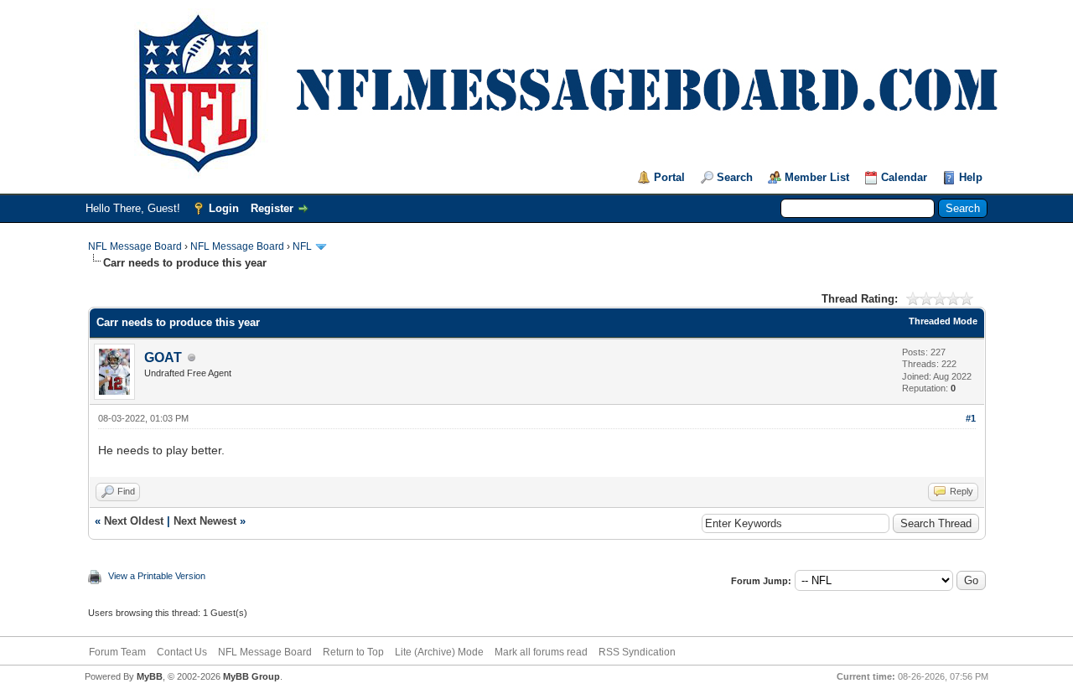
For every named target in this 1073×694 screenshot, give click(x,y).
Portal (669, 177)
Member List (817, 177)
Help (970, 177)
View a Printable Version (156, 576)
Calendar (904, 177)
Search (735, 177)
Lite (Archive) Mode (439, 652)
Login (224, 208)
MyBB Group (251, 676)
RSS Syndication (637, 652)
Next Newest (205, 521)
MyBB (150, 676)
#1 (971, 418)
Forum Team (117, 652)
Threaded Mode (943, 321)
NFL (302, 246)
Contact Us (182, 652)
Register (272, 208)
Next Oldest (133, 521)
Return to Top (353, 652)
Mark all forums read (541, 652)
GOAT (163, 357)
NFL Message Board (135, 246)
